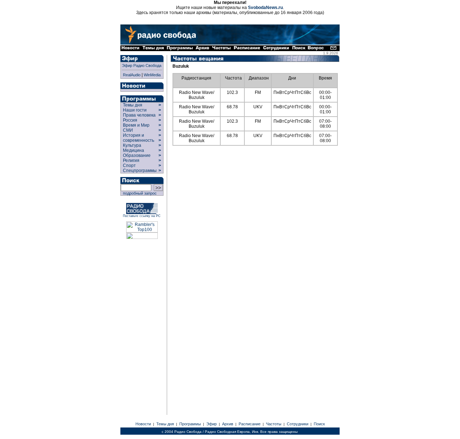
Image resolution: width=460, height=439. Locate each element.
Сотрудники (297, 424)
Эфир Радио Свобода (141, 65)
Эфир (211, 424)
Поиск (319, 424)
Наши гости (135, 110)
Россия (130, 120)
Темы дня (132, 105)
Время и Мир (136, 125)
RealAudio (132, 75)
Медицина (133, 150)
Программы (190, 424)
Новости (143, 424)
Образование (137, 155)
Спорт (129, 165)
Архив (227, 424)
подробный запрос (139, 193)
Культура (132, 145)
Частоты (273, 424)
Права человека (139, 115)
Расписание (250, 424)
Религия (131, 160)
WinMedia (152, 75)
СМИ (128, 130)
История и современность (138, 138)
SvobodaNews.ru (265, 7)
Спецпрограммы (139, 170)
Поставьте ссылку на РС (142, 216)
